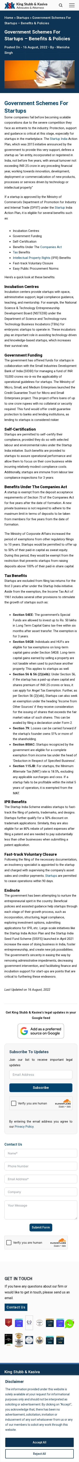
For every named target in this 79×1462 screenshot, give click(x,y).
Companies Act (51, 247)
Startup (60, 207)
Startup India (58, 139)
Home (8, 18)
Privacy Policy (24, 1126)
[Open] (72, 5)
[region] (39, 1418)
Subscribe (41, 1088)
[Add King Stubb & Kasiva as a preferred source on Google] (41, 1031)
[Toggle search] (61, 5)
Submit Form (41, 1227)
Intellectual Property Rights (31, 258)
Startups (22, 18)
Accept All (39, 1442)
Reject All (39, 1453)
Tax (15, 252)
